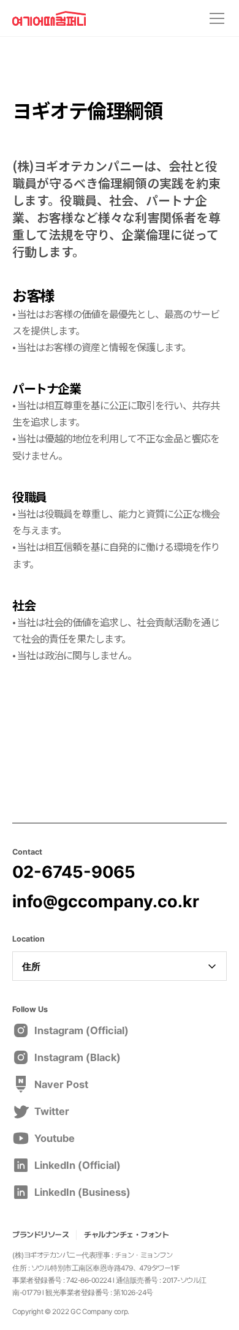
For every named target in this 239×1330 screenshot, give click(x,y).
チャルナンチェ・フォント (126, 1234)
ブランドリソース (40, 1234)
